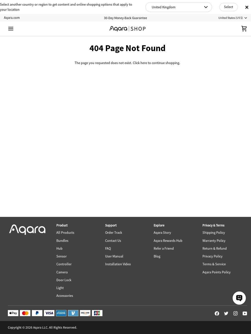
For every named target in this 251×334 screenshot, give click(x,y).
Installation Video (118, 264)
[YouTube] (245, 313)
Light (60, 288)
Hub (59, 248)
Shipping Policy (213, 232)
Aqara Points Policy (216, 272)
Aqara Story (162, 232)
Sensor (61, 256)
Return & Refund (214, 248)
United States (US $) (230, 18)
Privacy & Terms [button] (213, 225)
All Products (65, 232)
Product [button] (62, 225)
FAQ (108, 248)
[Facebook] (217, 313)
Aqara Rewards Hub (168, 240)
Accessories (64, 295)
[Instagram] (235, 313)
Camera (62, 272)
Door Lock (63, 280)
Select (228, 7)
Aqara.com (12, 17)
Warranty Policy (214, 240)
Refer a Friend (164, 248)
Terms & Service (214, 264)
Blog (157, 256)
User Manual (114, 256)
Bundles (62, 240)
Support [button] (111, 225)
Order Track (113, 232)
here (143, 63)
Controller (64, 264)
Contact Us (113, 240)
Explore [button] (159, 225)
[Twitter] (226, 313)
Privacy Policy (212, 256)
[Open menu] (15, 29)
